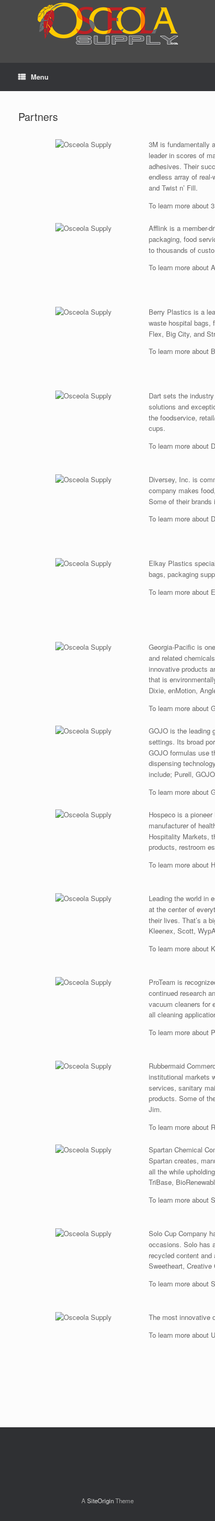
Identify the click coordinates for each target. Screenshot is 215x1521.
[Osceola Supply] (107, 24)
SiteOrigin (100, 1500)
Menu (40, 77)
